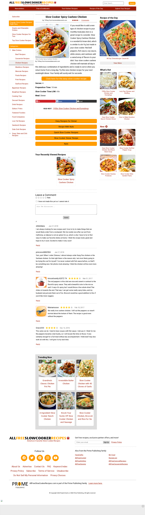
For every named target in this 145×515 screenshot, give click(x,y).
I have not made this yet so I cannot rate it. (53, 201)
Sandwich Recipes (19, 125)
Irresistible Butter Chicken (66, 382)
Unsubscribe (62, 471)
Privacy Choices (57, 475)
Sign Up (106, 442)
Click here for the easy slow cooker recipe (66, 78)
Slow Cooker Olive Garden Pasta (127, 175)
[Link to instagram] (47, 458)
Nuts (66, 144)
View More (118, 63)
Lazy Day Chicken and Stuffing (126, 92)
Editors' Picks (17, 109)
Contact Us (39, 466)
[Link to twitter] (32, 458)
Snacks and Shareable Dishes (20, 29)
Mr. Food (112, 455)
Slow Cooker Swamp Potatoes (108, 175)
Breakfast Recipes (19, 92)
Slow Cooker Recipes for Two (21, 35)
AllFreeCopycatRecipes (117, 461)
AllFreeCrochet (80, 458)
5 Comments (85, 20)
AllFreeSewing (80, 464)
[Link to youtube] (55, 458)
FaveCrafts (79, 455)
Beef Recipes (20, 54)
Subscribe (16, 17)
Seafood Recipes (21, 84)
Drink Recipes (17, 104)
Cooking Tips (17, 96)
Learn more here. (95, 483)
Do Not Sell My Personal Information (30, 475)
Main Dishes (16, 50)
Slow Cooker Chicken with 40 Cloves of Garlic (85, 383)
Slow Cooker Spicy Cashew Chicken (66, 181)
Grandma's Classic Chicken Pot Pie (47, 383)
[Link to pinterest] (40, 458)
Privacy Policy (17, 471)
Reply (38, 245)
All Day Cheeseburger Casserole (118, 58)
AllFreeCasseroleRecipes (118, 464)
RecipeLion (113, 458)
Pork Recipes (20, 80)
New (102, 126)
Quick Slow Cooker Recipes (66, 132)
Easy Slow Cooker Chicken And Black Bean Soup (108, 150)
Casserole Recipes (22, 59)
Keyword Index (60, 466)
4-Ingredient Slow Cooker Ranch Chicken (47, 416)
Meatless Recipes (22, 67)
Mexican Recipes (21, 71)
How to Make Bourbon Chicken (127, 118)
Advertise (27, 466)
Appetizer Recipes (19, 88)
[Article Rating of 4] (76, 20)
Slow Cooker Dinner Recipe (66, 138)
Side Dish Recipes (19, 129)
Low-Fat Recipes (18, 121)
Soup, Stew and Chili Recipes (19, 134)
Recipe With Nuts (66, 126)
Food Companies (18, 117)
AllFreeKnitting (80, 461)
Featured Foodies (18, 113)
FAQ (49, 466)
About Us (16, 466)
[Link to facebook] (24, 458)
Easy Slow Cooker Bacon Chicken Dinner (108, 118)
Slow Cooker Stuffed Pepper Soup (127, 149)
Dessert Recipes (18, 100)
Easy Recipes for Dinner (66, 121)
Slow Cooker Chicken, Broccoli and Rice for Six (85, 416)
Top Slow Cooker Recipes (21, 40)
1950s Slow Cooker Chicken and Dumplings (71, 108)
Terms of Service (46, 471)
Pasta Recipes (20, 75)
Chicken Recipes (21, 63)
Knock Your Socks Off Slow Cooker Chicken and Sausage (66, 417)
